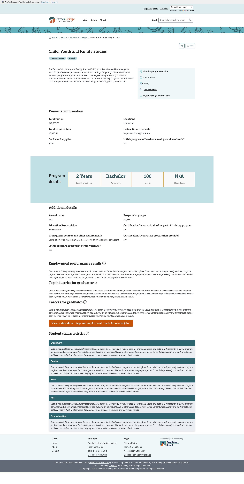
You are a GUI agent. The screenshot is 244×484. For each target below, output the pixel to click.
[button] (74, 58)
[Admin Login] (54, 8)
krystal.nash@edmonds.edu (156, 95)
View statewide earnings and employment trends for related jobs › (90, 323)
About (103, 20)
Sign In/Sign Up (151, 9)
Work (85, 20)
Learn (94, 20)
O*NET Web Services (99, 463)
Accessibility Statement (134, 451)
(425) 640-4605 (150, 89)
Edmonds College (78, 37)
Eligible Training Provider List (137, 455)
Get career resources (97, 455)
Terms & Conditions (133, 447)
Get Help (164, 9)
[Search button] (190, 20)
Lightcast (113, 466)
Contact (55, 451)
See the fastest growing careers (102, 443)
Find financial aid (95, 447)
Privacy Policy (130, 443)
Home (55, 37)
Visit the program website (155, 71)
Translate (190, 10)
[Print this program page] (182, 45)
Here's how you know (48, 2)
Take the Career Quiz (97, 451)
